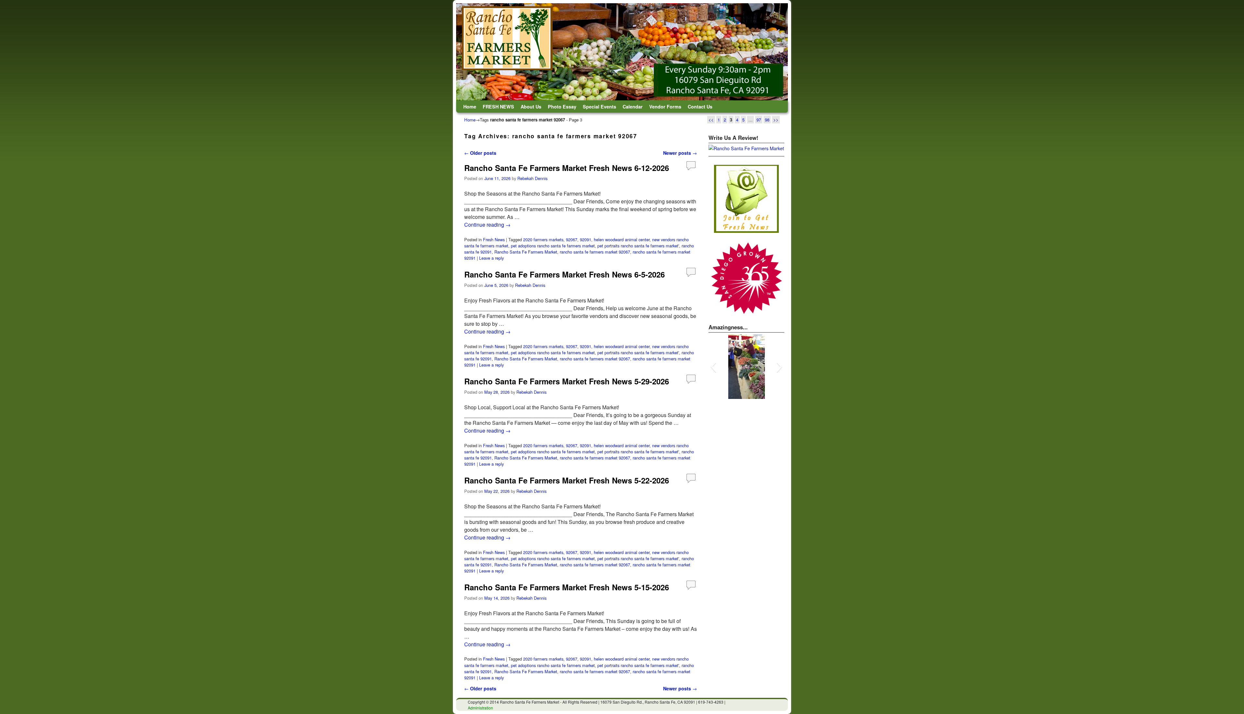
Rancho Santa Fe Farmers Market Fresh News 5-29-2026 (566, 381)
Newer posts (680, 153)
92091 (585, 239)
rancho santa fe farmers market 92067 (595, 252)
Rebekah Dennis (532, 178)
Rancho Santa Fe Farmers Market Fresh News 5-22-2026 (566, 480)
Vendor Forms (665, 106)
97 (758, 120)
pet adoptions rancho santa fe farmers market (553, 246)
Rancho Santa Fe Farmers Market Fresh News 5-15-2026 (566, 587)
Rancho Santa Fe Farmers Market (525, 252)
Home (469, 106)
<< (711, 120)
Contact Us (700, 106)
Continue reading (487, 224)
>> (775, 120)
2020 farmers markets (543, 239)
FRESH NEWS (498, 106)
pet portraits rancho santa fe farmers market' (638, 246)
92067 (571, 239)
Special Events (599, 106)
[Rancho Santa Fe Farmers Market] (622, 51)
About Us (531, 106)
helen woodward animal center (622, 239)
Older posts (480, 153)
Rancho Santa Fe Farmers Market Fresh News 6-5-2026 (564, 274)
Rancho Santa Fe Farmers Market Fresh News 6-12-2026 (566, 167)
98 (767, 120)
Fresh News (494, 239)
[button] (713, 366)
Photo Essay (562, 106)
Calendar (633, 106)
